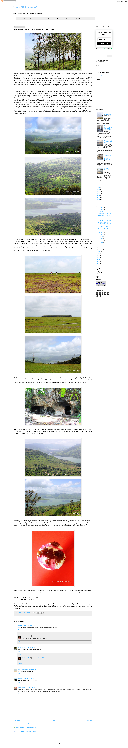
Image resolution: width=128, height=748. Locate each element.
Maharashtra (23, 614)
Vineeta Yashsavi (22, 678)
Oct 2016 (101, 212)
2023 (98, 191)
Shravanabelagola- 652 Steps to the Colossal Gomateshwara (108, 127)
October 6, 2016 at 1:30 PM (33, 678)
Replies (22, 633)
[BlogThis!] (38, 613)
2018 (98, 202)
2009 (98, 263)
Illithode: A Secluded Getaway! (106, 170)
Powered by (99, 48)
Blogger (70, 743)
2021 (98, 195)
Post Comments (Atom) (26, 723)
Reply (19, 630)
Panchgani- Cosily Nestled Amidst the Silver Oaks (104, 229)
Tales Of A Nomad (25, 7)
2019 (98, 199)
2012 (98, 257)
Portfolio (78, 18)
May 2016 (101, 240)
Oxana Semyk (21, 687)
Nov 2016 (101, 209)
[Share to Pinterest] (43, 613)
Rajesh (20, 669)
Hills (19, 614)
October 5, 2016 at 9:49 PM (28, 647)
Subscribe (104, 43)
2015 (98, 251)
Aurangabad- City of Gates (104, 213)
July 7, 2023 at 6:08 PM (31, 687)
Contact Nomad (88, 18)
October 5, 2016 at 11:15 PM (29, 669)
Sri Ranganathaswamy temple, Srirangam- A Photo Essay (108, 157)
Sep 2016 (101, 232)
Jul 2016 (101, 236)
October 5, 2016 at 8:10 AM (28, 625)
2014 (98, 253)
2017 (98, 204)
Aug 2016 (101, 234)
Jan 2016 (101, 249)
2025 (98, 187)
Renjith (20, 647)
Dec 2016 (101, 207)
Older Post (89, 720)
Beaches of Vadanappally (107, 113)
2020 (98, 197)
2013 (98, 255)
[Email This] (37, 613)
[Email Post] (34, 612)
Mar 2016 (101, 245)
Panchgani (28, 614)
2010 (98, 261)
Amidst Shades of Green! (104, 226)
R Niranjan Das (26, 636)
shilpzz (20, 625)
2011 (98, 259)
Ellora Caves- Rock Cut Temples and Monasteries (105, 216)
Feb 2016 (101, 247)
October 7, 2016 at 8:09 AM (39, 657)
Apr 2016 (101, 242)
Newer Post (17, 720)
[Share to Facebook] (41, 613)
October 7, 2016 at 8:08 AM (39, 636)
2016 (98, 206)
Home (19, 18)
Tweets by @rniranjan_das (102, 75)
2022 (98, 193)
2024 (98, 189)
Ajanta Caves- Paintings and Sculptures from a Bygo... (105, 219)
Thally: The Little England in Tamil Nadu (108, 141)
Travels (32, 614)
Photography (69, 18)
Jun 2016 (101, 238)
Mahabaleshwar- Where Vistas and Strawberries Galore (104, 223)
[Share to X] (40, 613)
